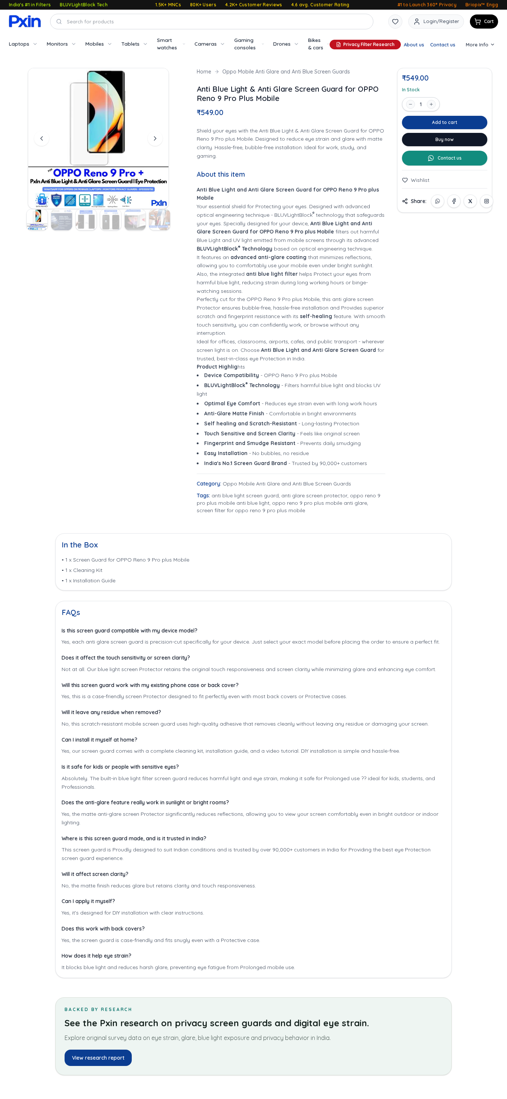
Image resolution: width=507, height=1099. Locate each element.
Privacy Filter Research (369, 44)
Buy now (444, 139)
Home (204, 71)
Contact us (442, 45)
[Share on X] (470, 201)
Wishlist (420, 180)
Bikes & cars (315, 43)
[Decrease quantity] (410, 104)
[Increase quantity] (431, 104)
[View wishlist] (395, 21)
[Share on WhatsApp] (437, 201)
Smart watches (167, 43)
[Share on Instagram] (486, 201)
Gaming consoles (245, 43)
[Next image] (155, 138)
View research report (98, 1057)
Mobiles (94, 43)
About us (414, 45)
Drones (282, 43)
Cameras (205, 43)
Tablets (130, 43)
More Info (477, 45)
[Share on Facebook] (454, 201)
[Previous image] (41, 138)
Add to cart (444, 122)
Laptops (19, 43)
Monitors (57, 43)
